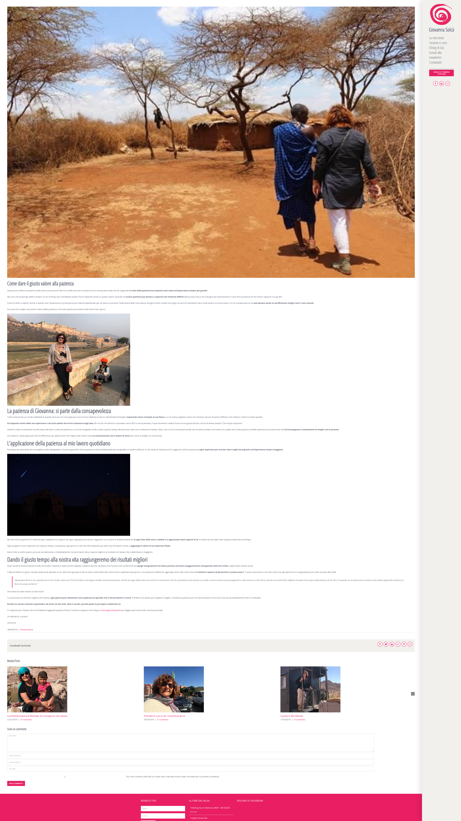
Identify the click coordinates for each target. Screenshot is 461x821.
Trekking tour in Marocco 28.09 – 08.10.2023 (210, 807)
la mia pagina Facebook (110, 610)
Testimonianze (26, 629)
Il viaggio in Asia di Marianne (23, 716)
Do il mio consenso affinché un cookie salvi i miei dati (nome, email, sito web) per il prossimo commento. (172, 776)
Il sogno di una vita (198, 818)
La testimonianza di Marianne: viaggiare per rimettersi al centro (180, 716)
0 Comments (26, 719)
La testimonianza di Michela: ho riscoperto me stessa (310, 716)
